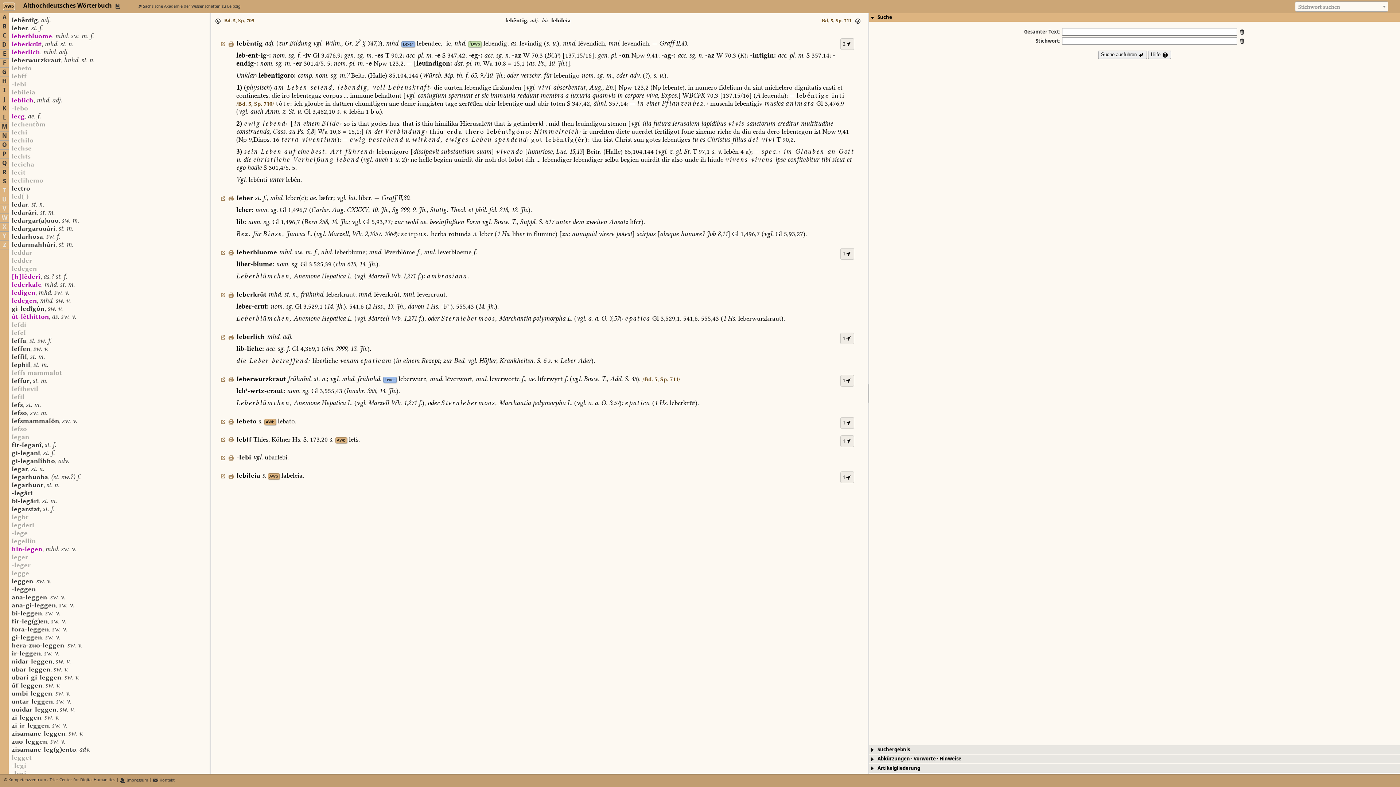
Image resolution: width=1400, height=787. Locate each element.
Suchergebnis (894, 749)
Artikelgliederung (899, 768)
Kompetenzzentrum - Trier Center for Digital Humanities (61, 780)
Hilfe (1156, 54)
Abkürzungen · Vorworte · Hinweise (919, 758)
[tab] (1134, 17)
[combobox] (1341, 6)
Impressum (136, 780)
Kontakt (167, 780)
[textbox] (1341, 7)
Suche (885, 17)
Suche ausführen (1119, 54)
